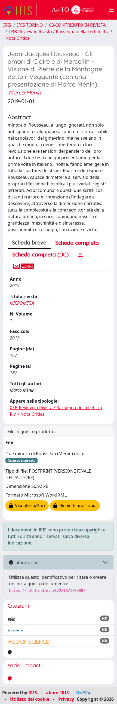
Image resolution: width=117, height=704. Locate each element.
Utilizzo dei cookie (29, 699)
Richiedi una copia (77, 506)
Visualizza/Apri (29, 506)
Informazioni (26, 562)
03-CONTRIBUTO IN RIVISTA (77, 25)
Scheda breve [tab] (29, 242)
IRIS (7, 25)
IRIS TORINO (30, 25)
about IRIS (57, 693)
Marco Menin (25, 92)
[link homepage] (19, 9)
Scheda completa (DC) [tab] (40, 254)
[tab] (80, 254)
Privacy (66, 699)
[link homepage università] (73, 9)
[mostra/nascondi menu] (111, 10)
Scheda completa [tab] (77, 242)
